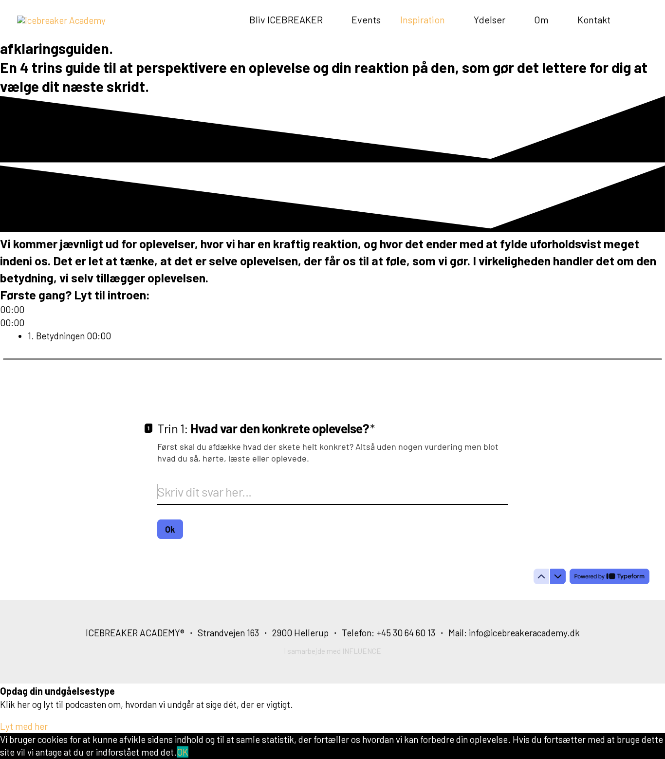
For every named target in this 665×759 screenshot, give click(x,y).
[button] (24, 726)
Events (366, 19)
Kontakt (593, 19)
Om (541, 19)
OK (182, 752)
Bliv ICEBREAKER (286, 19)
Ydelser (489, 19)
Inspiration (422, 19)
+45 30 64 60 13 (405, 632)
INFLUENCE (361, 651)
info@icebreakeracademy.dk (524, 632)
